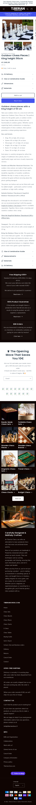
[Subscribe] (30, 378)
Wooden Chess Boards (24, 446)
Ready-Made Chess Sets (7, 423)
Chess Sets (7, 612)
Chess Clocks (7, 492)
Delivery (6, 649)
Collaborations (8, 741)
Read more (17, 294)
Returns (6, 653)
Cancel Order (8, 657)
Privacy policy (8, 762)
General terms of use (10, 749)
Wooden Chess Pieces (7, 446)
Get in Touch (8, 641)
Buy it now (18, 101)
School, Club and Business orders (14, 645)
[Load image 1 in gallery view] (9, 46)
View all (18, 498)
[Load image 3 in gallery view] (27, 46)
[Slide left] (2, 46)
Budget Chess (24, 492)
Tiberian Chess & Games (15, 801)
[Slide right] (34, 46)
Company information (10, 758)
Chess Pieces (8, 620)
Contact (6, 661)
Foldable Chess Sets (24, 423)
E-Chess (6, 628)
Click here (17, 336)
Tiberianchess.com (9, 766)
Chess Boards (8, 616)
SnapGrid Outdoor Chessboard (11, 205)
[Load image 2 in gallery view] (18, 46)
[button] (4, 9)
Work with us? (8, 745)
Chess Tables (7, 632)
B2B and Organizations (11, 737)
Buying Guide (8, 636)
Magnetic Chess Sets (8, 470)
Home (5, 607)
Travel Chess (23, 469)
